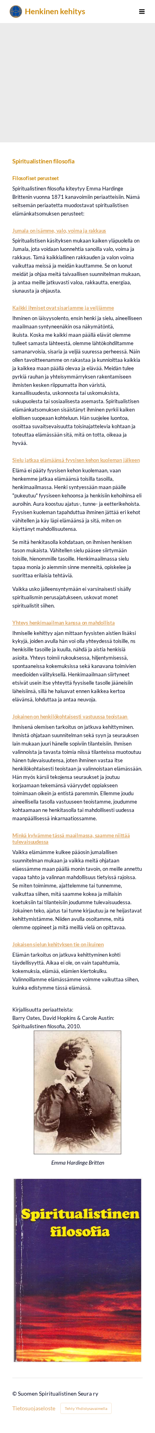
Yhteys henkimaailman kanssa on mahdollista (63, 622)
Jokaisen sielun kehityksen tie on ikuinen (58, 944)
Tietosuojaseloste (33, 1408)
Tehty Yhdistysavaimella (86, 1408)
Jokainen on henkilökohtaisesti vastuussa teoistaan (70, 716)
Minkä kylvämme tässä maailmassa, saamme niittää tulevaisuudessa (71, 838)
